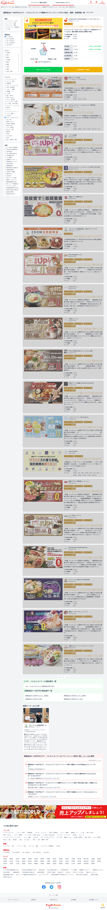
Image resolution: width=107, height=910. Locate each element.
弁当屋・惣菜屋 (10, 123)
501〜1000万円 (10, 43)
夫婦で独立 (9, 151)
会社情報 (73, 899)
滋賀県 (54, 861)
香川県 (30, 863)
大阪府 (67, 861)
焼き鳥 (8, 107)
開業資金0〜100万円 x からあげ (73, 699)
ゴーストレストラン (11, 79)
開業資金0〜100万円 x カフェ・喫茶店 (36, 696)
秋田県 (30, 859)
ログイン (97, 3)
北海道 (8, 52)
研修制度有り (9, 165)
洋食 (7, 137)
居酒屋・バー (9, 91)
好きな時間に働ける (11, 153)
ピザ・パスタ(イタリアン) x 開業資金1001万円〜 (40, 686)
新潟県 (99, 859)
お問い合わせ (53, 899)
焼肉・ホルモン (10, 97)
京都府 (61, 861)
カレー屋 (8, 119)
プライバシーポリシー (13, 899)
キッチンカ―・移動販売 (12, 27)
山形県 (36, 859)
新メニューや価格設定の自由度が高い (12, 184)
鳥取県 (93, 861)
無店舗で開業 (9, 169)
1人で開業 (9, 157)
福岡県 (48, 863)
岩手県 (17, 859)
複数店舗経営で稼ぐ (11, 182)
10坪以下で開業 (10, 171)
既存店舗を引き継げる (12, 167)
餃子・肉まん (9, 95)
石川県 (17, 861)
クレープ (8, 109)
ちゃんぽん (9, 135)
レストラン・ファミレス (12, 105)
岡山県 (5, 863)
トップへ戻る (54, 895)
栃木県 (54, 859)
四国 (7, 69)
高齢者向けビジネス (11, 161)
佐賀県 (54, 863)
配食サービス (9, 121)
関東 (7, 57)
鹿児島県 (86, 863)
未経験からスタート (11, 159)
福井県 (23, 861)
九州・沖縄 (9, 71)
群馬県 (61, 859)
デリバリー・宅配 (11, 25)
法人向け (8, 175)
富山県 (11, 861)
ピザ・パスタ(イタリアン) (35, 7)
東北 (7, 55)
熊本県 (67, 863)
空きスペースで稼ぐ (11, 177)
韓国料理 (8, 83)
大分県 (73, 863)
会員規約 (33, 899)
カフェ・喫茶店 (10, 99)
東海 (7, 62)
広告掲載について (93, 899)
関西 (7, 64)
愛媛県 (36, 863)
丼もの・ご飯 (9, 129)
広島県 (11, 863)
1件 (52, 778)
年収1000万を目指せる (12, 190)
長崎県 (61, 863)
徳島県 (23, 863)
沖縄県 (93, 863)
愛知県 (42, 861)
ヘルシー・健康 (10, 89)
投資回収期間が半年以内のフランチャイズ (12, 188)
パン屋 (8, 93)
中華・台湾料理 (10, 87)
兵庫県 (73, 861)
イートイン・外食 (11, 23)
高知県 (42, 863)
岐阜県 (30, 861)
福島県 (42, 859)
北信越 (8, 59)
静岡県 (36, 861)
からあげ (8, 115)
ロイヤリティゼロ (11, 186)
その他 (8, 29)
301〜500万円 (10, 41)
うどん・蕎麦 (9, 113)
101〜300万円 (10, 39)
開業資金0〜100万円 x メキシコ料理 (75, 696)
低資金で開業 (9, 192)
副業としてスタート (11, 180)
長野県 (5, 861)
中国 (7, 67)
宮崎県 (79, 863)
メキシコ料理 (9, 127)
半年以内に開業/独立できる (12, 149)
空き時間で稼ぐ (10, 155)
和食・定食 (9, 125)
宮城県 (23, 859)
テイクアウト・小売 (11, 21)
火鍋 (7, 133)
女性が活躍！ (9, 163)
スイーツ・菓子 (10, 81)
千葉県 (73, 859)
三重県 (48, 861)
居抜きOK (9, 173)
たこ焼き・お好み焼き (12, 103)
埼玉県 (67, 859)
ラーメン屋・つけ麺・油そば (12, 101)
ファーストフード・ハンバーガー (12, 111)
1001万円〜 (9, 45)
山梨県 (93, 859)
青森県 (11, 859)
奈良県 (79, 861)
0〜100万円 (9, 37)
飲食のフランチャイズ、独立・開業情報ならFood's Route (14, 7)
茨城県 (48, 859)
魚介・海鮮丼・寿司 (11, 139)
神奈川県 (86, 859)
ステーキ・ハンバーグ (12, 85)
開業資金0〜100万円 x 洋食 (33, 699)
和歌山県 (86, 861)
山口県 (17, 863)
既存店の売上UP (10, 194)
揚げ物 (8, 131)
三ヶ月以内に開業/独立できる (12, 147)
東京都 (79, 859)
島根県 (99, 861)
